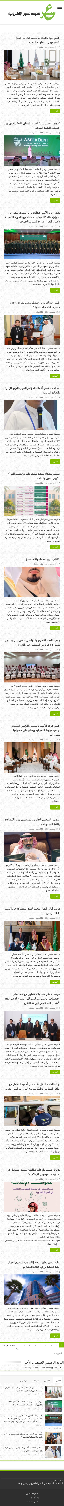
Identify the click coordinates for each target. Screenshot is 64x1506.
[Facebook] (35, 1498)
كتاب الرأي (37, 564)
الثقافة (38, 312)
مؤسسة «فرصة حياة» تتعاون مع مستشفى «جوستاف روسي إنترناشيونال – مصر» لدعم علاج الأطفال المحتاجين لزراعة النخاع (32, 998)
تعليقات (35, 1380)
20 (24, 1345)
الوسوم (23, 1380)
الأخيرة (58, 1380)
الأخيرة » (58, 1353)
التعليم (38, 1179)
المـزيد (55, 111)
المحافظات (37, 650)
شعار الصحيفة (32, 1501)
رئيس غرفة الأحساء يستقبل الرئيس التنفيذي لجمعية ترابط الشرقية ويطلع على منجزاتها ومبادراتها (35, 730)
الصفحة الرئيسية (35, 133)
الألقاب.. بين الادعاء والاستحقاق (42, 559)
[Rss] (38, 1498)
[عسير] (32, 12)
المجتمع (38, 483)
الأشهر (47, 1380)
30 (17, 1349)
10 (30, 1345)
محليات (38, 47)
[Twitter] (31, 1498)
